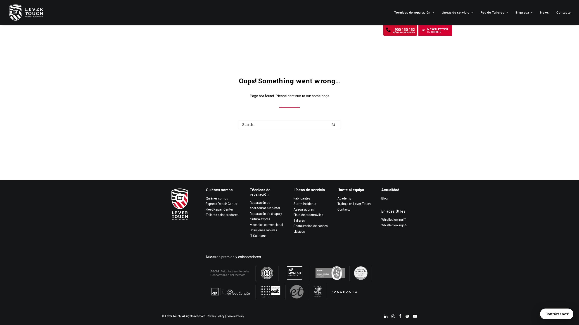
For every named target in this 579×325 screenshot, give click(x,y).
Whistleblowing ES (394, 225)
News (544, 12)
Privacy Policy (215, 316)
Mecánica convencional (266, 225)
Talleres (299, 220)
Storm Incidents (305, 204)
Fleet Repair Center (219, 209)
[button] (435, 30)
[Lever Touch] (26, 12)
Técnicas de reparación (412, 12)
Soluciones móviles (263, 230)
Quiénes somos (219, 190)
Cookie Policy (235, 316)
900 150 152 (404, 31)
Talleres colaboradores (222, 215)
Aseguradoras (304, 209)
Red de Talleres (492, 12)
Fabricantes (302, 198)
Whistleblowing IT (393, 219)
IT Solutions (258, 236)
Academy (344, 198)
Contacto (563, 12)
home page (321, 96)
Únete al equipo (350, 190)
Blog (384, 198)
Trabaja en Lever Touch (354, 204)
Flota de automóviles (308, 215)
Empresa (522, 12)
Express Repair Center (221, 204)
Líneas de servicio (456, 12)
